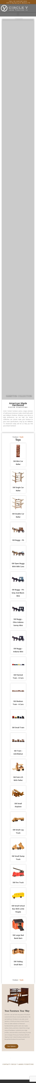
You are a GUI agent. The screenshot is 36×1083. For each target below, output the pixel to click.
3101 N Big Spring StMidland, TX (18, 1074)
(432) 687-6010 (18, 1069)
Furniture (15, 437)
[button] (18, 13)
